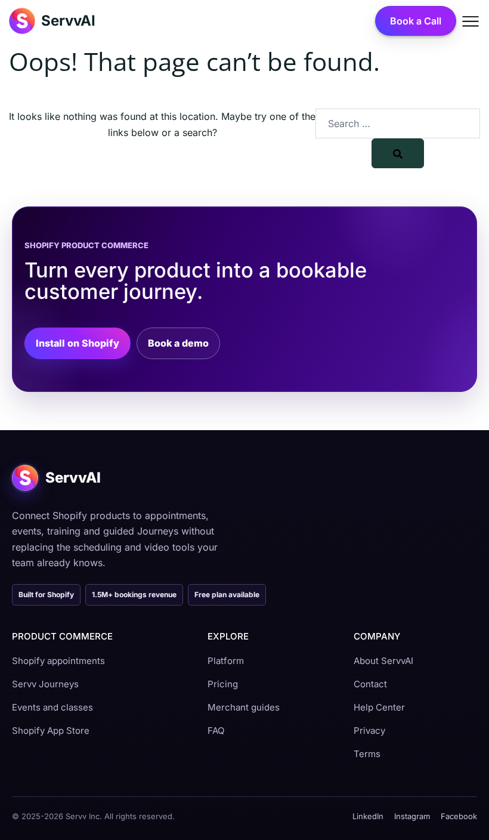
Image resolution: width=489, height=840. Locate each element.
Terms (367, 753)
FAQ (216, 730)
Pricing (223, 684)
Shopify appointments (58, 660)
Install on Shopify (77, 343)
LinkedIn (367, 816)
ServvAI (68, 20)
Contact (370, 684)
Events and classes (52, 707)
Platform (226, 660)
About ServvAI (383, 660)
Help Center (379, 707)
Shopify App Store (50, 730)
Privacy (369, 730)
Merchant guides (244, 707)
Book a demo (178, 343)
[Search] (398, 153)
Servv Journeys (45, 684)
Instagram (412, 816)
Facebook (459, 816)
